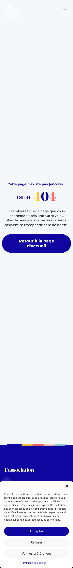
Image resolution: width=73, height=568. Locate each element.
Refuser (36, 542)
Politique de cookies (34, 562)
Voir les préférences (37, 553)
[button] (67, 486)
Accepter (36, 531)
